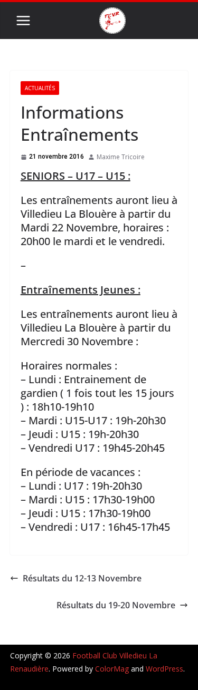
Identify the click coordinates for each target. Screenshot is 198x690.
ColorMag (112, 669)
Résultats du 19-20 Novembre (115, 605)
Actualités (40, 88)
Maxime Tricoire (121, 156)
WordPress (164, 669)
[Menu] (23, 20)
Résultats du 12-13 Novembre (82, 578)
